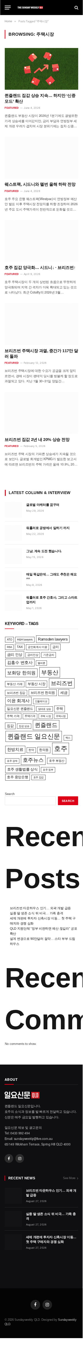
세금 (63, 693)
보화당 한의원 (21, 672)
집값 (10, 726)
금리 (55, 647)
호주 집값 (38, 777)
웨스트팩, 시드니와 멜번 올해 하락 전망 (40, 184)
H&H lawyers (25, 639)
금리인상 (32, 654)
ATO (9, 639)
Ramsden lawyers (53, 639)
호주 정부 (48, 769)
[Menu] (8, 7)
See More (69, 1178)
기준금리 (48, 655)
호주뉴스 (33, 760)
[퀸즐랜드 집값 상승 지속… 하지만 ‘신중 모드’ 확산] (41, 69)
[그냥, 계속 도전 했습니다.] (13, 556)
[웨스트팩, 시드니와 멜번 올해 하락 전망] (41, 158)
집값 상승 (24, 726)
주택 (59, 709)
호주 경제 (12, 760)
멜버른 (41, 663)
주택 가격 (13, 716)
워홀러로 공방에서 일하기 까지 (47, 528)
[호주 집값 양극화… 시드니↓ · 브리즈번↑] (41, 241)
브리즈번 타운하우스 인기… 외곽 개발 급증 (40, 908)
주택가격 (30, 716)
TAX (20, 647)
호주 (60, 748)
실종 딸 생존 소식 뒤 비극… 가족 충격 (36, 913)
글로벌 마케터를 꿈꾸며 (42, 505)
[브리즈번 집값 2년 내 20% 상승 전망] (41, 413)
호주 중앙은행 (17, 777)
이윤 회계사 (18, 700)
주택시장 (61, 716)
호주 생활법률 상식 (22, 769)
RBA (9, 647)
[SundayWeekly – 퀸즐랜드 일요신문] (42, 7)
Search (10, 794)
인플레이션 (41, 701)
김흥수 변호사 (20, 662)
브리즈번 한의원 (43, 693)
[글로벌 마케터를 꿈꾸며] (13, 510)
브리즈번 (62, 683)
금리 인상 (15, 654)
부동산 (49, 672)
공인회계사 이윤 (37, 647)
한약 (31, 750)
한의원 (44, 750)
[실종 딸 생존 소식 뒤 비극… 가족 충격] (13, 1219)
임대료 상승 (44, 709)
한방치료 (15, 749)
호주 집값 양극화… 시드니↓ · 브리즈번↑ (40, 267)
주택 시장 (45, 716)
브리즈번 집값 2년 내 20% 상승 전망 (37, 439)
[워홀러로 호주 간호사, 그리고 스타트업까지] (13, 602)
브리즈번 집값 (16, 693)
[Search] (76, 7)
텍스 (68, 737)
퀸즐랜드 (46, 725)
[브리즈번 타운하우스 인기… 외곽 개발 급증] (13, 1195)
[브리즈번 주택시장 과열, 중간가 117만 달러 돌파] (41, 324)
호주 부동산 (56, 760)
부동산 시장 (36, 684)
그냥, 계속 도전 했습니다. (44, 551)
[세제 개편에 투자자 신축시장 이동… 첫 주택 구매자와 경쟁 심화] (13, 1242)
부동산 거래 (14, 684)
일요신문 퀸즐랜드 (20, 709)
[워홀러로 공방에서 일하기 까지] (13, 533)
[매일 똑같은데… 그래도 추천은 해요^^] (13, 579)
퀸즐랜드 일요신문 (33, 736)
